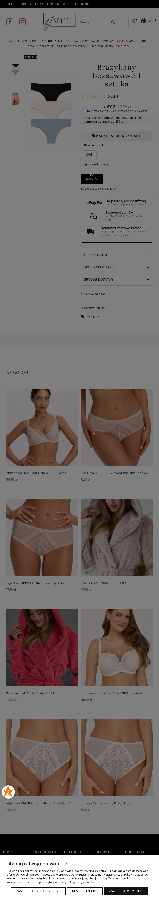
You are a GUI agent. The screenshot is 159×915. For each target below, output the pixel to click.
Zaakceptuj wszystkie (126, 891)
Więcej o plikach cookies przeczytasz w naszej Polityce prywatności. (51, 882)
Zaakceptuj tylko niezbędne (38, 891)
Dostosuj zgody (84, 891)
